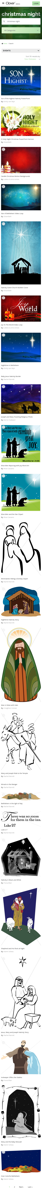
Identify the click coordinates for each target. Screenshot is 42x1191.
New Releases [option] (30, 59)
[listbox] (32, 59)
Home (5, 43)
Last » (30, 1187)
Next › (21, 1187)
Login (36, 3)
